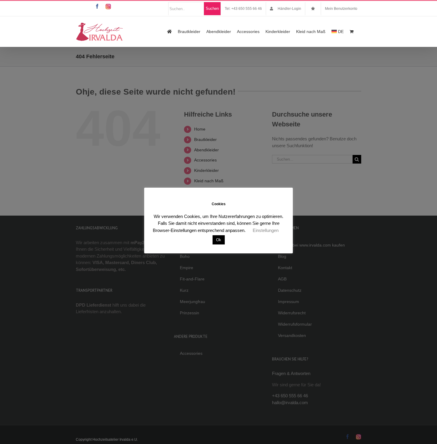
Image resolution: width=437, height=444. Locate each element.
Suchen (212, 8)
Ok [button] (218, 240)
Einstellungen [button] (266, 230)
